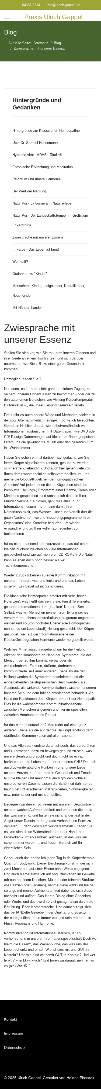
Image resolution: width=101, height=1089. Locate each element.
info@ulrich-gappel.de (63, 5)
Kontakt (10, 1019)
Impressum (13, 1033)
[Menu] (7, 17)
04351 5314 (31, 5)
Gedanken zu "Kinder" (29, 274)
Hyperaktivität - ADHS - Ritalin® (37, 155)
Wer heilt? (20, 262)
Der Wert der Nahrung (29, 191)
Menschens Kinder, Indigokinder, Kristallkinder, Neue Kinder (48, 291)
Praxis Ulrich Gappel (53, 17)
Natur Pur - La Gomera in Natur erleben (42, 203)
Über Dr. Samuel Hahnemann (35, 143)
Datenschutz (14, 1047)
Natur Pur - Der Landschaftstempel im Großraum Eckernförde (50, 220)
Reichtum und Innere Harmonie (36, 179)
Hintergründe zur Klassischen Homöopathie (46, 131)
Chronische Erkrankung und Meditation (42, 167)
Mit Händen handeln (27, 308)
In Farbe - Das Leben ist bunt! (35, 249)
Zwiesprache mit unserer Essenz (38, 237)
